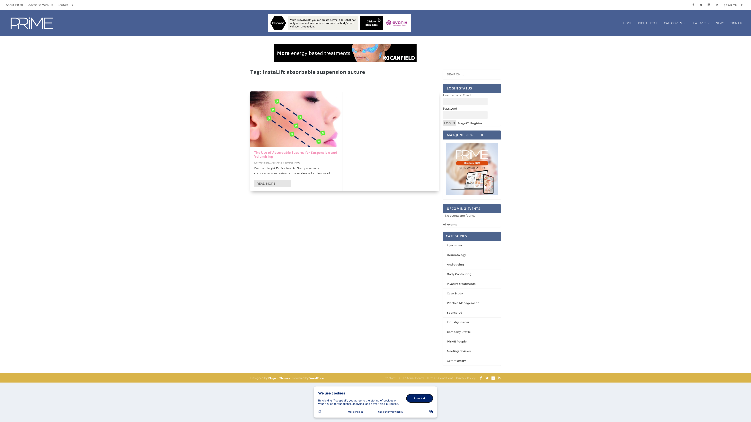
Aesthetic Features (282, 162)
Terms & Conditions (440, 378)
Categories (673, 23)
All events (450, 224)
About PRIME (15, 5)
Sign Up (736, 23)
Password (450, 108)
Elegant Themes (279, 378)
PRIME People (457, 341)
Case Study (455, 293)
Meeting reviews (459, 351)
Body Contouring (459, 274)
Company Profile (459, 332)
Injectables (455, 245)
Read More (266, 183)
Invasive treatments (461, 284)
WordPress (316, 378)
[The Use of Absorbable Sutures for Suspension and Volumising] (296, 119)
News (720, 23)
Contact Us (65, 5)
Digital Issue (648, 23)
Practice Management (463, 303)
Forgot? (463, 123)
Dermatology (262, 162)
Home (627, 23)
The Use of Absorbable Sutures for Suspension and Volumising (295, 154)
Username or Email (457, 95)
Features (699, 23)
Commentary (456, 360)
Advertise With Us (40, 5)
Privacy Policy (465, 378)
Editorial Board (413, 378)
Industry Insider (458, 322)
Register (476, 123)
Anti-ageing (455, 264)
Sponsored (454, 312)
